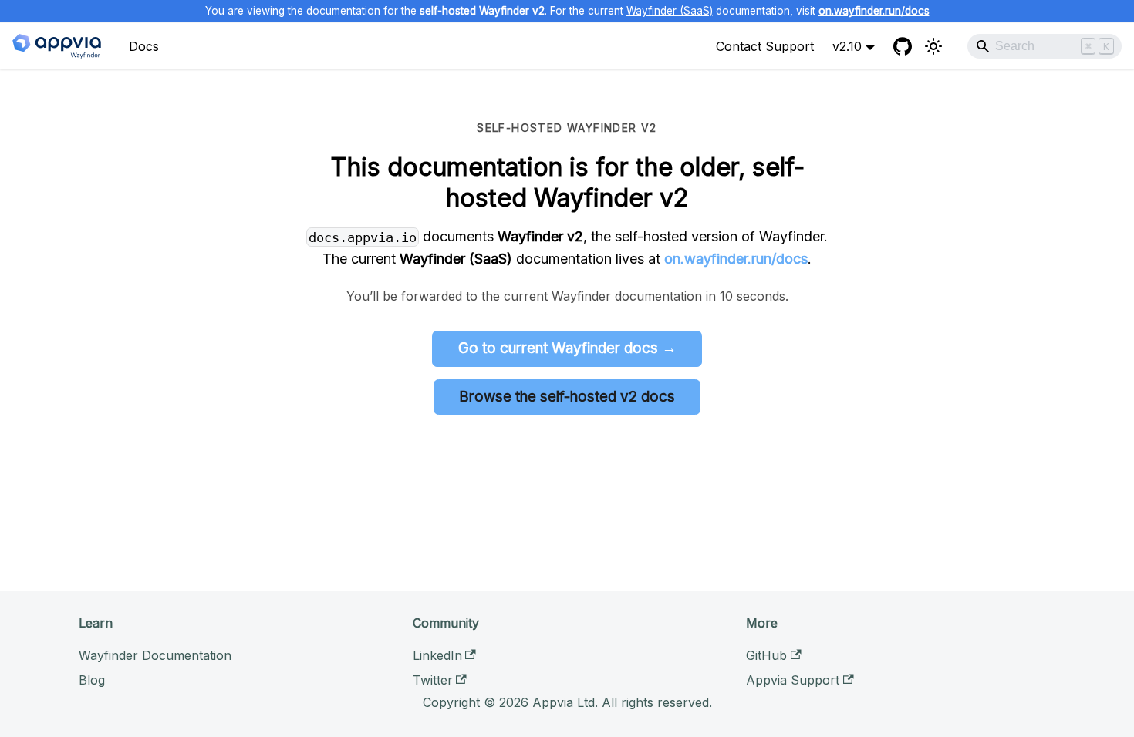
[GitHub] (902, 46)
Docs (144, 46)
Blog (92, 680)
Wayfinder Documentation (155, 655)
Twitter (433, 680)
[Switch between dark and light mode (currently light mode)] (933, 46)
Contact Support (765, 46)
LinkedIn (437, 655)
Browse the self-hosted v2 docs (567, 397)
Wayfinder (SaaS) (669, 11)
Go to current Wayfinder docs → (567, 348)
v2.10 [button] (847, 46)
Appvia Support (792, 680)
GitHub (766, 655)
